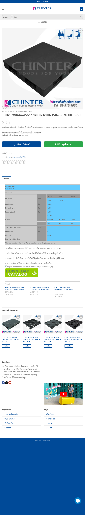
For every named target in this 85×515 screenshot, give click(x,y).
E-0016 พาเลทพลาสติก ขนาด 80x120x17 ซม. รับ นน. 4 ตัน (10, 339)
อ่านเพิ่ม (5, 346)
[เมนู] (3, 9)
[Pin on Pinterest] (19, 162)
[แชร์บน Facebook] (8, 162)
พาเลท (12, 111)
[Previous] (1, 333)
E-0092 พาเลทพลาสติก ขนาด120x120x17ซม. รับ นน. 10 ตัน (64, 289)
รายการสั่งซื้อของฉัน (11, 414)
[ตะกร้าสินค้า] (81, 9)
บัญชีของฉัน (8, 423)
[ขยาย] (4, 107)
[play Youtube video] (63, 394)
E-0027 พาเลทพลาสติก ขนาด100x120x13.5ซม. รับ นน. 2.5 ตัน (53, 339)
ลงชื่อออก (7, 428)
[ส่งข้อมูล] (80, 17)
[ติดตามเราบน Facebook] (3, 382)
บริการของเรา (50, 419)
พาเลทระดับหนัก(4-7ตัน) (24, 111)
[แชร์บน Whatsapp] (4, 162)
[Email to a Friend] (15, 162)
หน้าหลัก (4, 111)
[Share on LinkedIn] (23, 162)
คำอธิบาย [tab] (6, 179)
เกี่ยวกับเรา (50, 414)
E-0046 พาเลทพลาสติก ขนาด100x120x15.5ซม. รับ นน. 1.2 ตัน (32, 339)
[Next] (83, 333)
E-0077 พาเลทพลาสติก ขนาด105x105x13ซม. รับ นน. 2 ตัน (73, 339)
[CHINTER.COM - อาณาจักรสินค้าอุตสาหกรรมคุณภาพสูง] (42, 8)
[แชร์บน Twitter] (12, 162)
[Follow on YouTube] (9, 382)
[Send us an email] (6, 382)
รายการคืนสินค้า (9, 419)
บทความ (49, 423)
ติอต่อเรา (49, 428)
